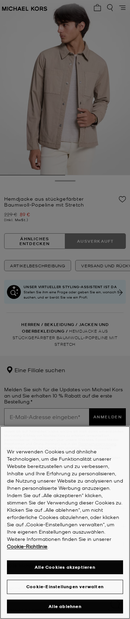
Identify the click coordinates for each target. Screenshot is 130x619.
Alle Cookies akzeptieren (65, 567)
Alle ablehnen (65, 606)
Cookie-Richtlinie (27, 546)
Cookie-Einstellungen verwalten (65, 586)
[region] (65, 522)
